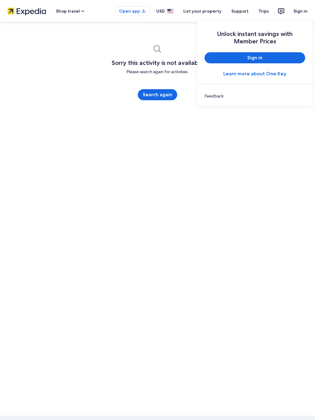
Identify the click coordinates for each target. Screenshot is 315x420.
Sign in (300, 11)
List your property (202, 11)
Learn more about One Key (254, 74)
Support (240, 11)
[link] (255, 95)
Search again (157, 94)
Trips (263, 11)
